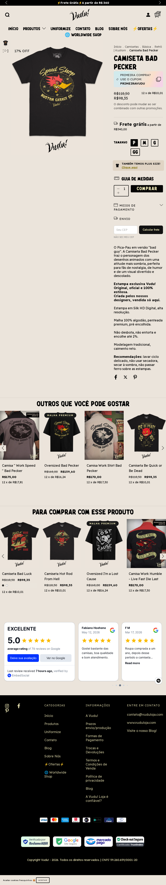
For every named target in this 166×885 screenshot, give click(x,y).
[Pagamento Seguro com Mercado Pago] (98, 841)
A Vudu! (92, 716)
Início (13, 29)
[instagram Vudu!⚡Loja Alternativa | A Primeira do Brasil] (7, 706)
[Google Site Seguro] (67, 841)
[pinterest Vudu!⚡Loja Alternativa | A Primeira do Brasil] (7, 711)
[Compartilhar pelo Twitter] (125, 377)
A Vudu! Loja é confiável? (97, 799)
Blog (99, 29)
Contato (83, 29)
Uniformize (61, 29)
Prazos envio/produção (98, 726)
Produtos (32, 29)
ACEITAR (42, 880)
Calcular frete (151, 229)
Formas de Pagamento (94, 738)
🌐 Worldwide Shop (83, 35)
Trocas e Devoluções (95, 750)
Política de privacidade (95, 778)
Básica (146, 47)
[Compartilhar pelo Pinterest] (135, 377)
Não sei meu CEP (124, 237)
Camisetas (132, 47)
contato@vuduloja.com (145, 714)
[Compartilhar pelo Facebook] (116, 377)
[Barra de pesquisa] (7, 15)
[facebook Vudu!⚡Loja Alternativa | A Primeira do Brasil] (19, 706)
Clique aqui (129, 167)
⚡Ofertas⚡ (145, 29)
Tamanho (121, 142)
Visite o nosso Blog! (142, 731)
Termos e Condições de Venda (96, 764)
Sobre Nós (118, 29)
